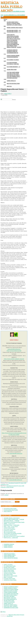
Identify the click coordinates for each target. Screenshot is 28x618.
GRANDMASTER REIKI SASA (11, 607)
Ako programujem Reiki (10, 532)
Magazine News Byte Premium (16, 614)
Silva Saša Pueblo (8, 574)
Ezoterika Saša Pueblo (9, 578)
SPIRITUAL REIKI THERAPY (11, 606)
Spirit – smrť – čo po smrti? (11, 526)
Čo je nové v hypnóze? (9, 529)
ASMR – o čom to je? (9, 523)
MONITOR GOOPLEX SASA (10, 591)
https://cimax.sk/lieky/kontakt (14, 350)
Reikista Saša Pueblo (9, 571)
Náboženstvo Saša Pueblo (10, 576)
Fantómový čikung (8, 530)
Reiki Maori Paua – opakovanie (11, 525)
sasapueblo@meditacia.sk (14, 349)
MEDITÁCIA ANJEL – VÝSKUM (11, 521)
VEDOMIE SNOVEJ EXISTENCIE (12, 518)
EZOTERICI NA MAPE (9, 596)
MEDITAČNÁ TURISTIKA (10, 598)
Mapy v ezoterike (8, 577)
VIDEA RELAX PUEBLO (9, 553)
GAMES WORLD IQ (8, 603)
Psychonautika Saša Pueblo (11, 510)
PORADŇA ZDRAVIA (9, 544)
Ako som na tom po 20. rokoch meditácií (14, 536)
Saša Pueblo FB (8, 511)
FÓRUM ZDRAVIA (8, 545)
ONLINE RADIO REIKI (9, 600)
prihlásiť (6, 495)
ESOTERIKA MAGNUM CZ (10, 599)
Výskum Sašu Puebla (9, 528)
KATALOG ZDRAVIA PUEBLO (11, 586)
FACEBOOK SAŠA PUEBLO (10, 605)
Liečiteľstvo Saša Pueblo (10, 580)
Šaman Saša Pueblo (9, 570)
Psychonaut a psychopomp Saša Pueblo (14, 522)
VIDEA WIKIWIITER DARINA (11, 558)
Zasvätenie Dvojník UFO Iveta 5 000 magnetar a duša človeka (12, 486)
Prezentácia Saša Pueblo (10, 508)
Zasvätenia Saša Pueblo (10, 569)
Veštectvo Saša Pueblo (10, 573)
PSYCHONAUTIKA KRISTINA (11, 593)
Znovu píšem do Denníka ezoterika (12, 533)
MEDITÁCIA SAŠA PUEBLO (10, 595)
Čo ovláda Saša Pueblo (10, 566)
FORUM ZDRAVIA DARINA (10, 592)
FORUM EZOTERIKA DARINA (11, 589)
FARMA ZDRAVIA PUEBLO (10, 588)
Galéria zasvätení (8, 564)
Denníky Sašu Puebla (9, 567)
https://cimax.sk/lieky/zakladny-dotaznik (14, 359)
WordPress (10, 616)
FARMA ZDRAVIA (8, 547)
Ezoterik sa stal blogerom (10, 535)
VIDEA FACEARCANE (9, 556)
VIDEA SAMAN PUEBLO (10, 555)
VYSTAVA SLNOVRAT (9, 602)
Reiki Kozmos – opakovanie (11, 537)
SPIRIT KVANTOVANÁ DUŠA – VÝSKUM (14, 519)
